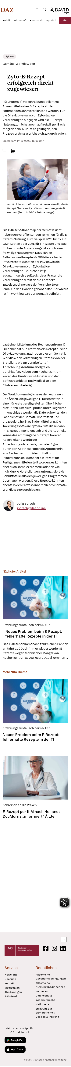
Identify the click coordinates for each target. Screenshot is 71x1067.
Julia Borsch (26, 504)
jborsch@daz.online (31, 508)
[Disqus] (35, 874)
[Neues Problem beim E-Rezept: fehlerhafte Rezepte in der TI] (35, 597)
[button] (7, 10)
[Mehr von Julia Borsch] (8, 506)
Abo (64, 20)
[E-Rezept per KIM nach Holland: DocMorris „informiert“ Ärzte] (35, 778)
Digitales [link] (9, 56)
